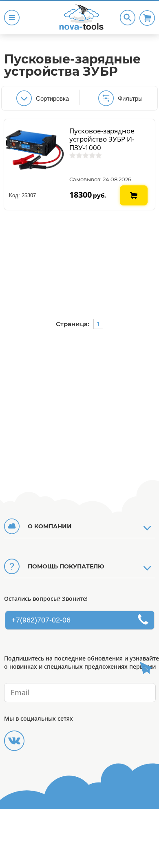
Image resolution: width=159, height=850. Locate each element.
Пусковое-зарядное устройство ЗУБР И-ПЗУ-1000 (102, 139)
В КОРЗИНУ (134, 188)
